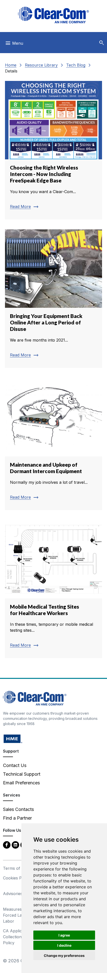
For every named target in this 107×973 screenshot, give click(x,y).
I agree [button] (64, 935)
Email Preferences (21, 782)
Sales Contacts (18, 809)
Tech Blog (75, 65)
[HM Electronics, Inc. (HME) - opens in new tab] (13, 738)
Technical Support (21, 774)
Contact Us (14, 765)
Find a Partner (17, 818)
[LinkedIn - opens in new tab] (15, 844)
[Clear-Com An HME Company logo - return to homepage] (34, 697)
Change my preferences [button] (64, 955)
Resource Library (41, 65)
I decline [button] (64, 945)
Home (10, 65)
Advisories (12, 893)
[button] (102, 43)
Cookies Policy (17, 877)
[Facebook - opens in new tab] (6, 844)
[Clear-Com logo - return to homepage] (53, 15)
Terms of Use (16, 868)
